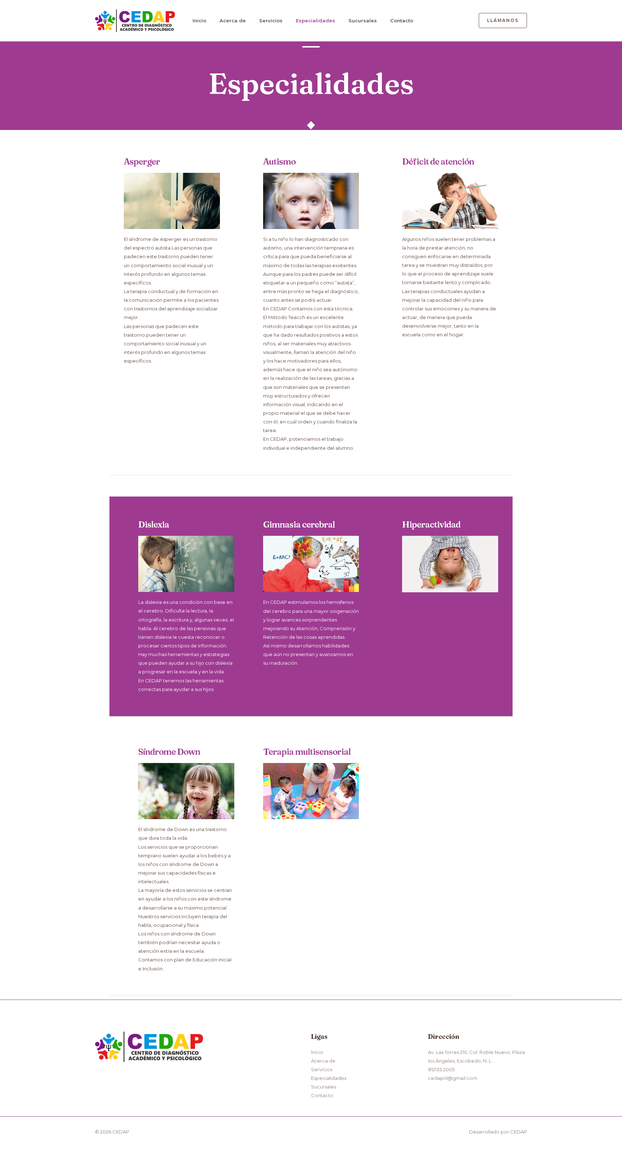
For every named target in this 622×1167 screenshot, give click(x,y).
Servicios (271, 20)
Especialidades (315, 20)
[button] (503, 20)
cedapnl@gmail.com (452, 1078)
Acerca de (233, 20)
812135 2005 (441, 1069)
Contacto (401, 20)
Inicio (199, 20)
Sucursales (362, 20)
